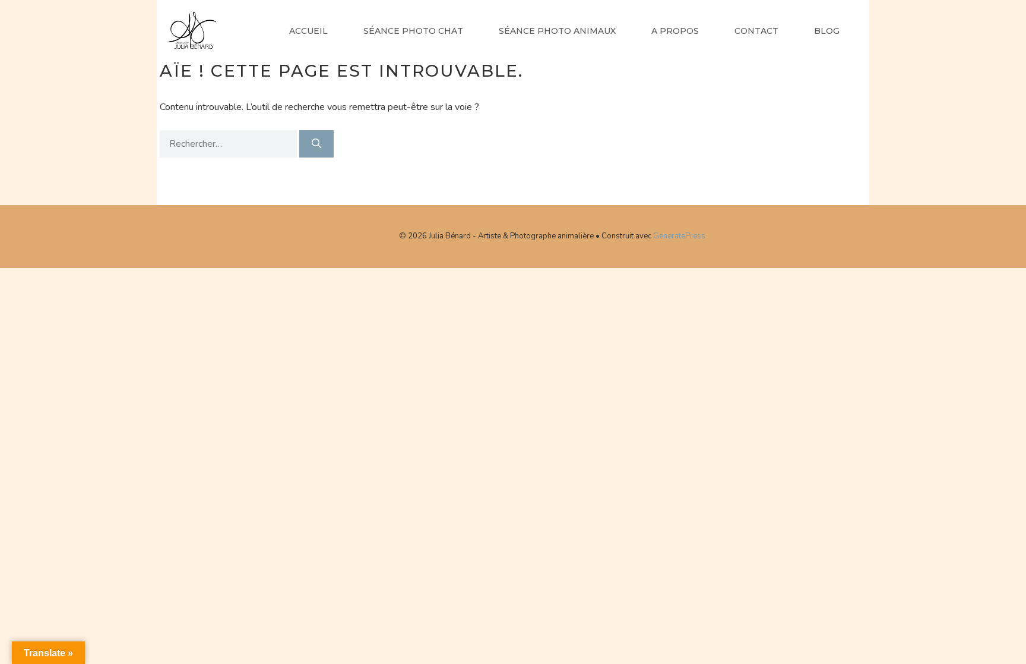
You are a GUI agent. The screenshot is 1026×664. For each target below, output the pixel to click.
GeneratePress (679, 236)
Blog (827, 31)
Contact (756, 31)
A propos (675, 31)
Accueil (308, 31)
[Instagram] (377, 234)
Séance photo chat (413, 31)
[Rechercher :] (229, 143)
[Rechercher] (316, 144)
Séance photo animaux (557, 31)
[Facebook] (338, 234)
